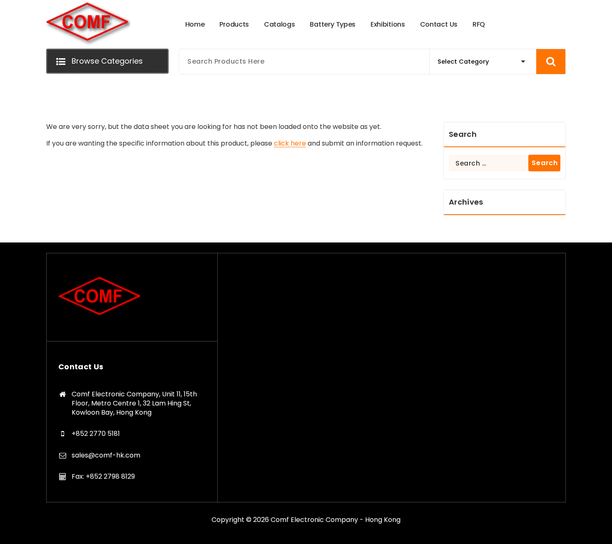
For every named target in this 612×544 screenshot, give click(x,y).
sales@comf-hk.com (106, 455)
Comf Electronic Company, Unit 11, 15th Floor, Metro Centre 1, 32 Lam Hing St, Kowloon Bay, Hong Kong (134, 403)
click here (290, 143)
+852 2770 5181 (96, 433)
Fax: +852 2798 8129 (103, 476)
